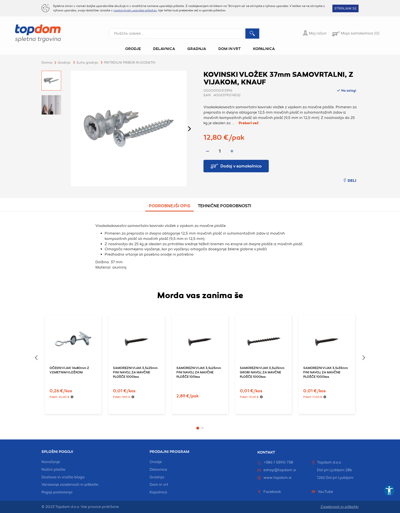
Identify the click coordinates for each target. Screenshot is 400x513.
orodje (156, 462)
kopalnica (158, 492)
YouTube (325, 491)
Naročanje (50, 462)
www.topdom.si (277, 477)
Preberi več (249, 123)
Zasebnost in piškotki (339, 506)
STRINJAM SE (345, 8)
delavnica (158, 469)
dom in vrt (159, 484)
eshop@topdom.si (279, 470)
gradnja (157, 477)
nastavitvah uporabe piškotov (135, 10)
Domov (47, 63)
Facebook (272, 491)
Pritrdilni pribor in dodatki (130, 63)
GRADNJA (64, 63)
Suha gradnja (87, 63)
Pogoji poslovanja (56, 492)
